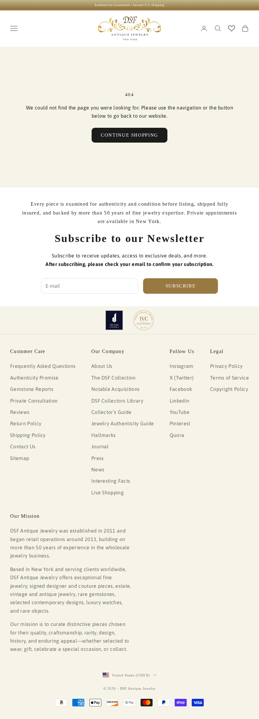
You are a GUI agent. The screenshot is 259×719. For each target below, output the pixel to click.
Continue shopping (129, 135)
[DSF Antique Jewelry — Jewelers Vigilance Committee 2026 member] (143, 320)
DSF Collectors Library (117, 401)
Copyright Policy (229, 389)
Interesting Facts (110, 481)
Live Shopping (107, 492)
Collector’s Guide (111, 412)
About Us (101, 366)
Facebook (181, 389)
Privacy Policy (226, 366)
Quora (177, 435)
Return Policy (25, 423)
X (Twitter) (182, 377)
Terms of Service (229, 377)
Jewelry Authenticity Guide (122, 423)
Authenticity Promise (34, 377)
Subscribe (181, 285)
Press (97, 458)
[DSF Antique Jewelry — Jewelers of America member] (114, 320)
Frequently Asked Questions (42, 366)
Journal (100, 446)
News (97, 469)
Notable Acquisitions (115, 389)
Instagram (182, 366)
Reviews (19, 412)
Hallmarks (103, 435)
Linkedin (180, 401)
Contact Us (22, 446)
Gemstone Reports (31, 389)
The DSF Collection (113, 377)
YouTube (180, 412)
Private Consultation (33, 401)
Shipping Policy (28, 435)
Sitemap (19, 458)
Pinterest (180, 423)
